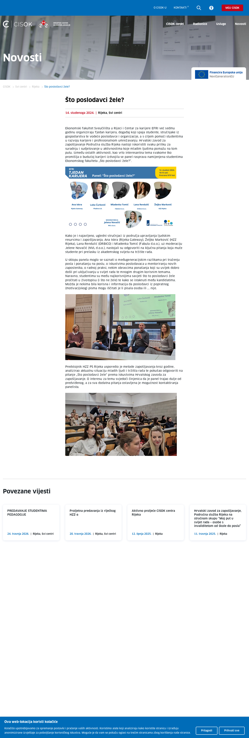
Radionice (200, 24)
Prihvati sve (231, 730)
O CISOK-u (160, 8)
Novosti (240, 24)
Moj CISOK (232, 8)
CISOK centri (175, 24)
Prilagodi (206, 730)
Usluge (221, 24)
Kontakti (180, 8)
